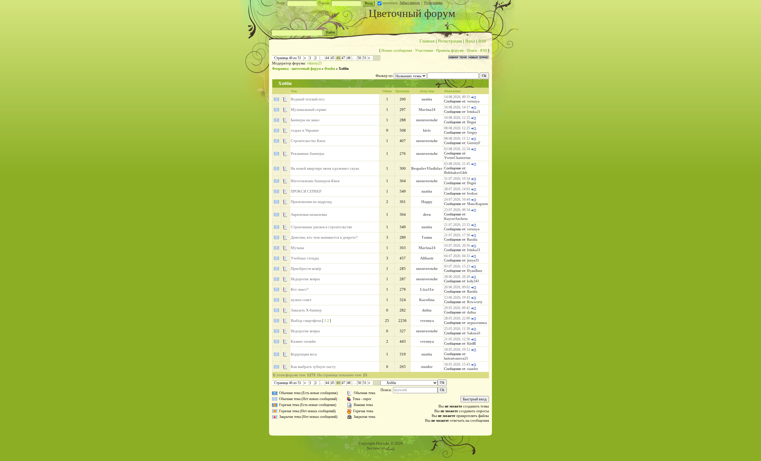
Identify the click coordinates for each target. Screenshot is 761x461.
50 (359, 58)
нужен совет (301, 300)
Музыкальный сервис (309, 109)
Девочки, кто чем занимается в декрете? (324, 237)
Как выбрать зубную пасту (313, 366)
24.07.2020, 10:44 (457, 199)
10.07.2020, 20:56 (457, 245)
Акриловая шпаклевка (309, 214)
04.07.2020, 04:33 (457, 256)
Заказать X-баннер (306, 310)
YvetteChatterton (457, 158)
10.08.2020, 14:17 (457, 107)
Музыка (297, 248)
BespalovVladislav (427, 168)
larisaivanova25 (456, 358)
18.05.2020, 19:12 (457, 349)
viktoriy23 (314, 63)
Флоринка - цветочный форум (296, 69)
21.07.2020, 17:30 (457, 235)
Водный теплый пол (307, 99)
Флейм (329, 69)
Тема (294, 91)
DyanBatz (474, 271)
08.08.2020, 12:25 (457, 128)
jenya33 (473, 260)
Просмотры (402, 91)
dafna (427, 310)
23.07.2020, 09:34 (457, 210)
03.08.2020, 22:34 (457, 149)
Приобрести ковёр (306, 268)
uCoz (390, 448)
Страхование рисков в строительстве (321, 227)
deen (427, 214)
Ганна (427, 237)
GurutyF (473, 143)
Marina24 (427, 109)
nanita (427, 99)
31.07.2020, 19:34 (457, 179)
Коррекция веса (304, 354)
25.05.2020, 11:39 (457, 329)
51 (365, 58)
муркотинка (477, 323)
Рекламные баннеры (307, 153)
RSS (482, 41)
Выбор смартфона (306, 320)
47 (343, 58)
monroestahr (427, 120)
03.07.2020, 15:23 (457, 266)
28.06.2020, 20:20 (457, 277)
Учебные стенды (305, 258)
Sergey (472, 132)
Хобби (344, 69)
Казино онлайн (303, 341)
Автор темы (426, 91)
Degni (471, 122)
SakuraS (473, 333)
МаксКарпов (477, 204)
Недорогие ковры (305, 279)
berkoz (472, 193)
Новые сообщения (396, 50)
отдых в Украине (305, 130)
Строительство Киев (308, 141)
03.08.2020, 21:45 (457, 164)
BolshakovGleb (455, 173)
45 (332, 58)
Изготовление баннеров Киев (315, 181)
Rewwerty (474, 302)
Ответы (387, 91)
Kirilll (471, 344)
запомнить (390, 3)
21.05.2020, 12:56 (457, 339)
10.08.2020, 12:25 (457, 118)
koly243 (473, 281)
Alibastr (427, 258)
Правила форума (450, 50)
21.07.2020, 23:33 (457, 225)
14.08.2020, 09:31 (457, 97)
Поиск (472, 50)
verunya (473, 101)
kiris (427, 130)
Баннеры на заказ (305, 120)
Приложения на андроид (311, 201)
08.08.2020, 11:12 (457, 138)
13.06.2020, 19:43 (457, 297)
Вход (470, 41)
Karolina (427, 300)
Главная (427, 41)
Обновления (451, 91)
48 (348, 58)
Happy (427, 201)
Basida (472, 239)
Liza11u (427, 289)
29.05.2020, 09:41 (457, 308)
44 (327, 58)
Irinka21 (473, 112)
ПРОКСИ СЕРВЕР (306, 191)
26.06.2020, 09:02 (457, 287)
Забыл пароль (410, 3)
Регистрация (433, 3)
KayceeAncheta (456, 219)
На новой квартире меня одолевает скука (325, 168)
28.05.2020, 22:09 (457, 318)
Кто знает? (300, 289)
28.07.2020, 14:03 (457, 189)
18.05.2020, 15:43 (457, 364)
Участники (424, 50)
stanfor (427, 366)
